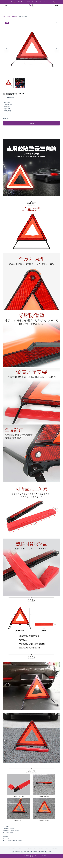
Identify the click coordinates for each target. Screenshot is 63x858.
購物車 (56, 5)
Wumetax (34, 856)
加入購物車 (31, 123)
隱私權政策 (41, 848)
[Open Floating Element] (58, 854)
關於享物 (8, 848)
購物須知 (14, 848)
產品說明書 (54, 848)
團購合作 (20, 848)
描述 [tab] (31, 134)
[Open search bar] (59, 5)
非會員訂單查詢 (28, 848)
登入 (35, 848)
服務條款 (48, 848)
